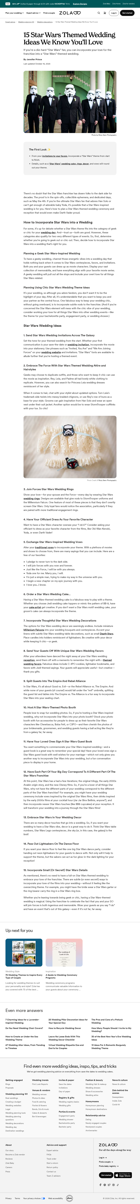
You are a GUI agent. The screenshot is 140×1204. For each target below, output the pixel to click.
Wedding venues (39, 1094)
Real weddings (11, 1098)
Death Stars (106, 633)
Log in (101, 1157)
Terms (67, 4)
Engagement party (67, 1116)
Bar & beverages (39, 1116)
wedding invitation (78, 344)
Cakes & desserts (39, 1113)
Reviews (9, 1159)
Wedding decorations (44, 22)
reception (29, 660)
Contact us (51, 1171)
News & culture (119, 1084)
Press (7, 1171)
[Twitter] (109, 1185)
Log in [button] (114, 13)
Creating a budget (13, 1102)
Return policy (52, 1167)
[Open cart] (105, 13)
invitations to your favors (54, 156)
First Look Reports (40, 1084)
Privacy (8, 1198)
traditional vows (44, 547)
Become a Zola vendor (15, 1154)
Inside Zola (117, 1101)
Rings (7, 1084)
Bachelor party (65, 1127)
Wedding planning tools (15, 1113)
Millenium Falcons (34, 629)
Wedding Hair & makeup (96, 1084)
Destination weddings (14, 1131)
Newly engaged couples (96, 1123)
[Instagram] (113, 1185)
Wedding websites (13, 1105)
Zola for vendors (129, 4)
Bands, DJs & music (40, 1109)
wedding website (51, 352)
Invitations (63, 1088)
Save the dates (65, 1084)
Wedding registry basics (69, 1102)
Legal (7, 1109)
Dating (88, 1119)
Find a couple (49, 13)
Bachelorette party (67, 1123)
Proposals (9, 1088)
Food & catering (39, 1102)
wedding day (48, 232)
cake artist (35, 607)
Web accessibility (55, 1198)
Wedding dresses (93, 1088)
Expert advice (32, 13)
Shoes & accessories (94, 1091)
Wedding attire (92, 1095)
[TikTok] (117, 1185)
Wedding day (11, 1127)
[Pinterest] (104, 1185)
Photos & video (38, 1098)
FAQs (49, 1154)
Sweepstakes (117, 1097)
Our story (9, 1150)
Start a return (52, 1163)
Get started (106, 1175)
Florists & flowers (39, 1105)
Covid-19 (116, 1104)
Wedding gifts (65, 1105)
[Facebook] (100, 1185)
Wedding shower (66, 1119)
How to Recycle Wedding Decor (65, 1028)
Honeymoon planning (95, 1105)
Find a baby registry (107, 1166)
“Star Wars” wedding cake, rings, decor (69, 163)
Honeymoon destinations (96, 1109)
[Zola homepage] (70, 13)
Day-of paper (64, 1091)
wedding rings (32, 498)
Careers (8, 1167)
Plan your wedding (13, 13)
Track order (51, 1159)
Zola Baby (106, 4)
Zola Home (116, 4)
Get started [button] (127, 13)
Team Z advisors (53, 1176)
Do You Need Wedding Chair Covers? (24, 1028)
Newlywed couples (94, 1127)
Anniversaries (91, 1130)
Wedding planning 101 (26, 22)
